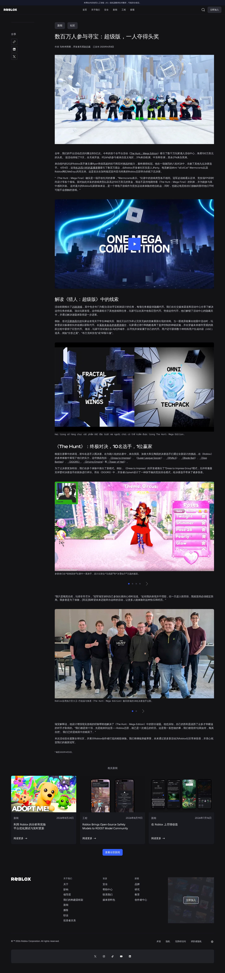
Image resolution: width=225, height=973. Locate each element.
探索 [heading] (137, 878)
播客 (65, 910)
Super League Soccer (149, 457)
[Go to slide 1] (129, 584)
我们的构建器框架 (73, 899)
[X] (14, 57)
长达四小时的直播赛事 (87, 167)
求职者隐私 (196, 941)
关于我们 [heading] (67, 878)
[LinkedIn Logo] (130, 956)
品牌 (137, 884)
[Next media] (146, 583)
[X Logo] (95, 956)
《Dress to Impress (119, 457)
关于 (65, 884)
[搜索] (204, 9)
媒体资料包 (109, 899)
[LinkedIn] (14, 49)
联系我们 (108, 894)
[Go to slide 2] (132, 583)
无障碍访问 (180, 941)
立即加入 (214, 9)
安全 (105, 884)
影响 (65, 889)
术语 (158, 941)
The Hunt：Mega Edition (144, 153)
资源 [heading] (105, 878)
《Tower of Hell (115, 461)
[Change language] (212, 942)
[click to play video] (134, 244)
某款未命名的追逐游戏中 (112, 324)
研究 (137, 889)
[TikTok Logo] (112, 956)
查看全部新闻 (112, 852)
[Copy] (14, 42)
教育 (137, 894)
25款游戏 (77, 306)
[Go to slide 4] (140, 583)
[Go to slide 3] (136, 583)
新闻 (59, 25)
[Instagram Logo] (104, 956)
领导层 (67, 894)
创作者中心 (141, 899)
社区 (72, 25)
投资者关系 (69, 920)
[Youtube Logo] (121, 956)
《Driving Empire (92, 461)
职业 (65, 915)
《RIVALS (171, 457)
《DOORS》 (74, 461)
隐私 (168, 941)
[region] (134, 528)
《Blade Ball (188, 457)
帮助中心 (108, 889)
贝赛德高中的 (74, 321)
